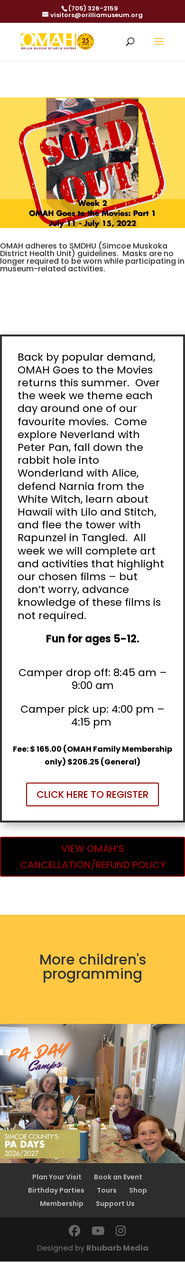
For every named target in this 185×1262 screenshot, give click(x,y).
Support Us (115, 1203)
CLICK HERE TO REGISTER (92, 794)
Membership (61, 1203)
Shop (138, 1190)
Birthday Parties (56, 1190)
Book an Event (118, 1177)
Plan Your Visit (57, 1177)
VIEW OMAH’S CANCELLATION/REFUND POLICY (93, 856)
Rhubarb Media (117, 1248)
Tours (107, 1190)
